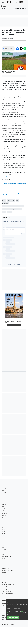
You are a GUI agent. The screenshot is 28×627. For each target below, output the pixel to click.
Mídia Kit (4, 620)
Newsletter (4, 488)
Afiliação (4, 582)
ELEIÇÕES (10, 8)
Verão (3, 536)
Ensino (3, 531)
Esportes (4, 538)
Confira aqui (5, 176)
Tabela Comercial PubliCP (8, 624)
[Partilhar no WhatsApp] (24, 48)
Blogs (3, 497)
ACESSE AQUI (14, 325)
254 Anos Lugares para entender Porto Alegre (13, 321)
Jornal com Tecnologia (7, 570)
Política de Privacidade (7, 593)
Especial (4, 558)
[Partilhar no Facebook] (17, 48)
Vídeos (3, 506)
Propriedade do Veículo (8, 584)
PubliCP (4, 490)
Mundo (3, 525)
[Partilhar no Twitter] (21, 48)
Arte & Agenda (5, 550)
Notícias (4, 509)
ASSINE (4, 8)
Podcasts (4, 504)
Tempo (3, 529)
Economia (4, 513)
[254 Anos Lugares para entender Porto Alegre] (14, 305)
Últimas (4, 484)
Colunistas (4, 495)
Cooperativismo (6, 568)
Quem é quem (5, 589)
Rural (3, 527)
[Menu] (3, 2)
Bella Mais (4, 552)
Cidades (3, 6)
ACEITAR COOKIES (13, 617)
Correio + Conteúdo (7, 566)
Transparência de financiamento (10, 587)
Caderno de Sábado (7, 556)
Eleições (4, 486)
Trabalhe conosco (6, 591)
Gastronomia (5, 554)
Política (3, 511)
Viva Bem (4, 572)
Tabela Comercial (6, 622)
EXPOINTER (18, 8)
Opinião (4, 492)
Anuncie (4, 615)
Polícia (3, 517)
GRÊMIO (24, 8)
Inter (3, 547)
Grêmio (4, 545)
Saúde (3, 533)
